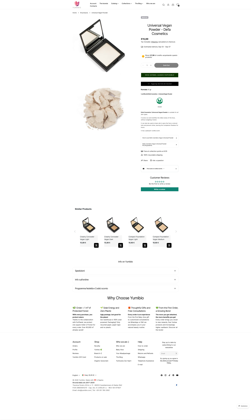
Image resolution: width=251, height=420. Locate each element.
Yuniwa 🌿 (98, 350)
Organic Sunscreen (101, 361)
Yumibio (82, 380)
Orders (75, 346)
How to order (143, 346)
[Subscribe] (176, 353)
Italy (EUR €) (89, 375)
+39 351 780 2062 (103, 390)
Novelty (97, 346)
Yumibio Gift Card (79, 357)
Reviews (76, 353)
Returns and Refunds (145, 353)
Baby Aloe (120, 350)
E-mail (140, 365)
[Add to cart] (96, 245)
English (75, 375)
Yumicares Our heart (123, 361)
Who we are (120, 346)
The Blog (119, 357)
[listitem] (88, 231)
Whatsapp (141, 357)
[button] (177, 5)
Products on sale (100, 357)
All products (84, 13)
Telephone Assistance (146, 361)
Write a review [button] (159, 189)
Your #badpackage (123, 353)
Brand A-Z (98, 353)
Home (75, 13)
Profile (75, 350)
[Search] (164, 5)
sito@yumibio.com (84, 390)
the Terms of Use (166, 360)
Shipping (154, 42)
